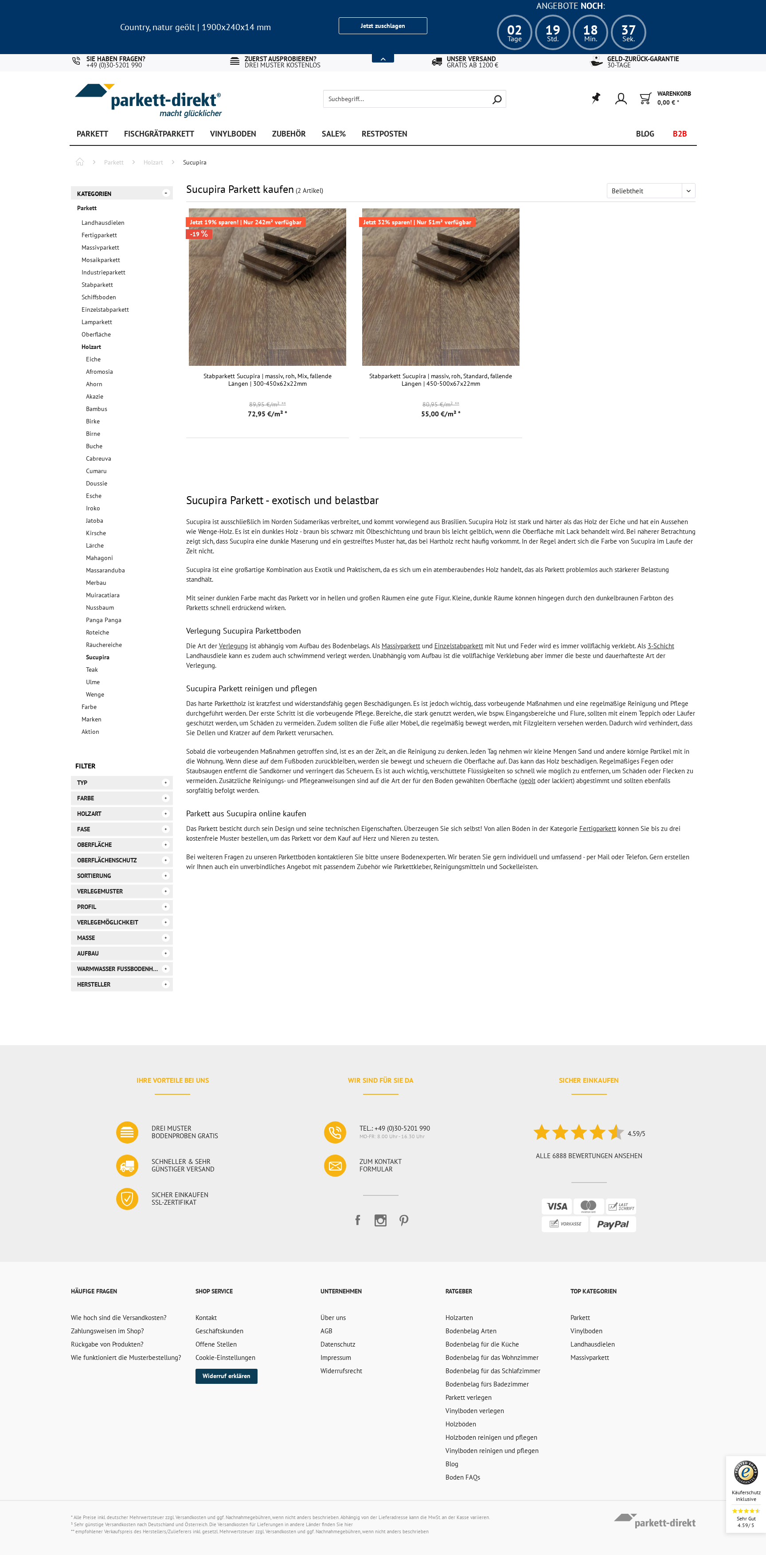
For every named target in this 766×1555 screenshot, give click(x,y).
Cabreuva (98, 458)
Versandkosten (191, 1517)
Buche (94, 446)
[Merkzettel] (595, 99)
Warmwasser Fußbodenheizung (125, 969)
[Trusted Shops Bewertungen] (578, 1133)
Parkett (87, 208)
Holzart (91, 347)
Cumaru (96, 471)
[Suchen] (497, 99)
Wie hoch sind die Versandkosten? (119, 1317)
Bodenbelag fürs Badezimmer (487, 1384)
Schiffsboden (99, 297)
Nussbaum (100, 607)
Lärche (95, 545)
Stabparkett (97, 285)
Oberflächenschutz (107, 860)
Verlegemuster (100, 891)
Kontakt (206, 1317)
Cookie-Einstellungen (225, 1357)
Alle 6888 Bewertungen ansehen (589, 1156)
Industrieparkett (103, 272)
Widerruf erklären (226, 1376)
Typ (82, 783)
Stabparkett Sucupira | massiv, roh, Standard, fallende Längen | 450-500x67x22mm (440, 380)
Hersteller (93, 984)
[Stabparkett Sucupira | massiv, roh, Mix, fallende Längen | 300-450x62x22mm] (267, 287)
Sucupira (97, 657)
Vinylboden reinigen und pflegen (492, 1450)
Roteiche (97, 632)
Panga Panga (103, 620)
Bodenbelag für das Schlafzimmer (493, 1371)
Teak (92, 670)
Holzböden (461, 1424)
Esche (94, 496)
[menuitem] (400, 99)
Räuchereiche (104, 645)
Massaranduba (105, 570)
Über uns (333, 1317)
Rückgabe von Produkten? (107, 1344)
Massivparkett (100, 247)
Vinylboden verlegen (475, 1410)
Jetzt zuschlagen (383, 26)
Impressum (335, 1357)
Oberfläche (96, 334)
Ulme (93, 682)
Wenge (95, 694)
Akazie (94, 396)
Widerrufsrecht (341, 1371)
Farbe (89, 707)
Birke (93, 421)
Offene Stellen (216, 1344)
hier (348, 1524)
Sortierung (94, 876)
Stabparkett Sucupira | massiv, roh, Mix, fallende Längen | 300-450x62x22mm (267, 380)
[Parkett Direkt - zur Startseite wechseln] (148, 94)
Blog (452, 1464)
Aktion (90, 732)
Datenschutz (338, 1344)
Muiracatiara (103, 595)
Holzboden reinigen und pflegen (491, 1437)
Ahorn (94, 384)
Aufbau (88, 953)
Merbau (96, 583)
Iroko (93, 508)
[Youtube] (380, 1224)
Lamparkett (97, 322)
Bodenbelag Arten (471, 1331)
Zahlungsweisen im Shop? (107, 1331)
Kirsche (96, 533)
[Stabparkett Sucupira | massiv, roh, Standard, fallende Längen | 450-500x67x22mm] (441, 287)
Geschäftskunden (219, 1331)
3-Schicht (661, 646)
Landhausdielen (103, 223)
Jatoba (94, 521)
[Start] (80, 163)
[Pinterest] (403, 1224)
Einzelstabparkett (105, 309)
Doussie (96, 483)
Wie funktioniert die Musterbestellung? (126, 1357)
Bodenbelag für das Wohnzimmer (492, 1357)
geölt (528, 780)
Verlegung (233, 646)
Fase (83, 829)
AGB (326, 1331)
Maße (86, 938)
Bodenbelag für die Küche (482, 1344)
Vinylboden (586, 1331)
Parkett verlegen (469, 1397)
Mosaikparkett (101, 260)
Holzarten (459, 1317)
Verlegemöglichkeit (107, 922)
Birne (93, 434)
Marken (92, 719)
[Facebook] (357, 1224)
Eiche (93, 359)
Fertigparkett (99, 235)
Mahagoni (99, 558)
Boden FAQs (463, 1477)
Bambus (96, 409)
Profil (86, 907)
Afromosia (99, 372)
